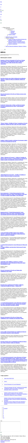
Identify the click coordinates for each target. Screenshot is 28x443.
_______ (2, 49)
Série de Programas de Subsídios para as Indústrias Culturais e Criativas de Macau (16, 42)
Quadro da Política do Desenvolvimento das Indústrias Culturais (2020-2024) (17, 40)
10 (3, 417)
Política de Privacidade (5, 440)
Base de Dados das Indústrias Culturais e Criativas (16, 46)
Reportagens (13, 33)
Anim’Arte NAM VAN (9, 378)
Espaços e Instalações (12, 43)
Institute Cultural (11, 34)
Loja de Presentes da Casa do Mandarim (12, 384)
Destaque (13, 31)
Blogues (12, 32)
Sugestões (3, 441)
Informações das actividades (11, 36)
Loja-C (5, 381)
